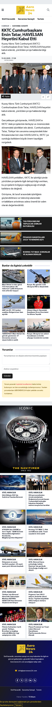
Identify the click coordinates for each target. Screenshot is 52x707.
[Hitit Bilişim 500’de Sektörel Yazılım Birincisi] (13, 482)
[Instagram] (26, 680)
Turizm (40, 19)
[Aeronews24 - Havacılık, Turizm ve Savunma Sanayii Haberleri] (25, 10)
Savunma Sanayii (26, 19)
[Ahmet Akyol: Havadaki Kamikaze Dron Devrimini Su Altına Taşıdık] (38, 302)
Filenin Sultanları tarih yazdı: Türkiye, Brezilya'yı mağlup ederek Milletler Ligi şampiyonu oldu (11, 631)
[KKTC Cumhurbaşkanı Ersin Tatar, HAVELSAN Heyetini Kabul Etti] (26, 78)
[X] (22, 680)
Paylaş (7, 96)
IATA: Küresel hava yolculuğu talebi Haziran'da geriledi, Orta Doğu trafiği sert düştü (38, 566)
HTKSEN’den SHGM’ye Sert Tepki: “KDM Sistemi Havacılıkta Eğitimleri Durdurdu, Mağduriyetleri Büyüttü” (12, 534)
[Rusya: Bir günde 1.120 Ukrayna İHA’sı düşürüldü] (38, 276)
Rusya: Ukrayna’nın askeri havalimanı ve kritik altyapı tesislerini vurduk (38, 336)
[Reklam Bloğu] (26, 439)
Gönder (7, 376)
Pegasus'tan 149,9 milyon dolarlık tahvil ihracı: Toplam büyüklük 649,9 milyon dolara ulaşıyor (39, 599)
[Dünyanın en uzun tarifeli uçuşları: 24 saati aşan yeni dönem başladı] (13, 549)
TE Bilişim (31, 697)
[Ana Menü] (3, 10)
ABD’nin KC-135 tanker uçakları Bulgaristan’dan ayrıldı (12, 312)
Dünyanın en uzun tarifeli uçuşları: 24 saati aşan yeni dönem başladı (12, 564)
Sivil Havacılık (8, 19)
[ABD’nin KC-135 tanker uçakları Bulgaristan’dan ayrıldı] (13, 302)
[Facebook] (17, 680)
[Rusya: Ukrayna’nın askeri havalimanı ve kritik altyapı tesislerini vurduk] (38, 325)
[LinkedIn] (30, 680)
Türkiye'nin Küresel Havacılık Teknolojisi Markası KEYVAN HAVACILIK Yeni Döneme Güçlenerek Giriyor (12, 599)
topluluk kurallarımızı (24, 384)
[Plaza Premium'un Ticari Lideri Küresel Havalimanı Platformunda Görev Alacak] (39, 614)
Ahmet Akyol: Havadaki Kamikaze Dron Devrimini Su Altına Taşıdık (37, 312)
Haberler (5, 26)
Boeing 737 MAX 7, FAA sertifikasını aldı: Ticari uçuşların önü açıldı (38, 532)
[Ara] (48, 10)
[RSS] (35, 680)
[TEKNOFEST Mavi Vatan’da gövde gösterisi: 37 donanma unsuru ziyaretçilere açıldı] (13, 325)
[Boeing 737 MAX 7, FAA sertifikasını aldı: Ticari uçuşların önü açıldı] (39, 517)
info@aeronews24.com (27, 671)
